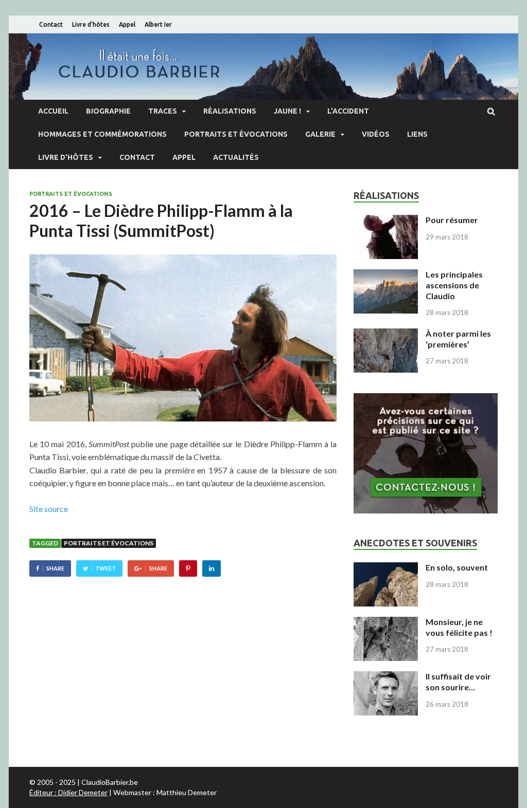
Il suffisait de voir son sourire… (458, 681)
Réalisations (229, 111)
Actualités (236, 157)
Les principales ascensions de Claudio (454, 285)
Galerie (320, 134)
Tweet (105, 568)
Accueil (53, 111)
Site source (48, 508)
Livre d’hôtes (91, 24)
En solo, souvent (457, 567)
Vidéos (376, 134)
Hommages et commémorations (102, 134)
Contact (51, 24)
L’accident (348, 111)
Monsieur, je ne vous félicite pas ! (459, 627)
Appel (127, 24)
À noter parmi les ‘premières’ (458, 338)
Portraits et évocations (236, 134)
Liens (417, 134)
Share (55, 568)
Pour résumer (452, 220)
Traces (162, 111)
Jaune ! (287, 111)
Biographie (108, 111)
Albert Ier (158, 24)
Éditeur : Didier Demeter (68, 792)
